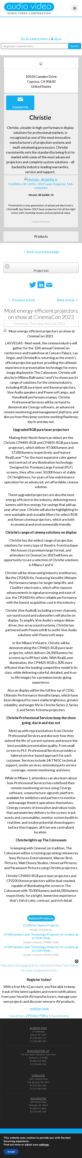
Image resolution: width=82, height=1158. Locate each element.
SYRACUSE (38, 1075)
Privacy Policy (38, 1015)
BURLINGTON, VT (38, 1051)
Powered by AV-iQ (60, 1015)
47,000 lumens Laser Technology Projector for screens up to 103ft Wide (41, 936)
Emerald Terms (17, 1015)
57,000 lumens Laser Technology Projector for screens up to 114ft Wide (41, 948)
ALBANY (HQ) (38, 1028)
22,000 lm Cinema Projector (41, 925)
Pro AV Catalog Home (34, 38)
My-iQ (57, 38)
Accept (11, 1151)
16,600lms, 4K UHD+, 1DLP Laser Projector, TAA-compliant (41, 185)
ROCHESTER (38, 1098)
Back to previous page (42, 252)
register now (39, 1008)
